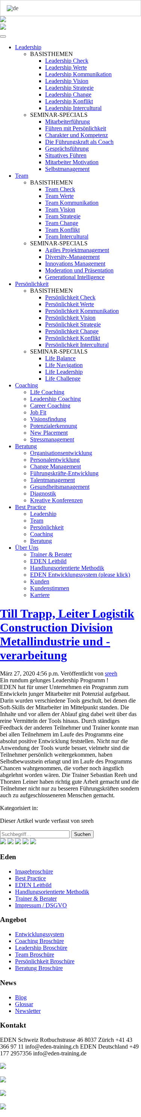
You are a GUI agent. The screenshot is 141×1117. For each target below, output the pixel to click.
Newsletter (28, 1011)
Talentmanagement (52, 480)
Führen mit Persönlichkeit (75, 128)
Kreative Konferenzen (56, 500)
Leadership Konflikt (69, 101)
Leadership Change (68, 94)
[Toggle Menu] (3, 36)
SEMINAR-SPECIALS (59, 115)
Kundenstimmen (49, 588)
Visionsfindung (48, 419)
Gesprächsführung (67, 148)
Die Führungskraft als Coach (79, 142)
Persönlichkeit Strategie (73, 324)
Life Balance (60, 358)
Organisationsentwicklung (61, 453)
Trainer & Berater (51, 554)
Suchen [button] (82, 834)
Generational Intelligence (75, 277)
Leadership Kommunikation (78, 74)
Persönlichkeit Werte (69, 304)
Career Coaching (50, 405)
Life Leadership (64, 372)
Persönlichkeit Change (72, 331)
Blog (21, 997)
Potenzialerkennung (53, 426)
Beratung (26, 446)
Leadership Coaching (55, 399)
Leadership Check (66, 60)
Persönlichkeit (32, 284)
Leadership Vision (66, 81)
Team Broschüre (34, 954)
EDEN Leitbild (48, 561)
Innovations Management (75, 263)
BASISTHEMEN (51, 54)
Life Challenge (62, 378)
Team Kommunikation (72, 203)
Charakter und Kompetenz (76, 135)
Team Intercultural (66, 236)
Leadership (28, 47)
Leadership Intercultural (73, 108)
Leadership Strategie (69, 88)
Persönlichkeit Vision (70, 317)
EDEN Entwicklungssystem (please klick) (80, 574)
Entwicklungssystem (39, 934)
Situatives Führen (65, 155)
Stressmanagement (52, 439)
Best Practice (30, 507)
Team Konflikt (62, 230)
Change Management (55, 466)
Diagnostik (43, 493)
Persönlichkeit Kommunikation (82, 311)
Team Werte (59, 196)
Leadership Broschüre (41, 948)
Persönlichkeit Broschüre (44, 961)
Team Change (61, 223)
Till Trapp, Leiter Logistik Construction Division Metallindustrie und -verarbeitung (67, 634)
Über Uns (26, 547)
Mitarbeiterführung (67, 121)
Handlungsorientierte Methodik (67, 568)
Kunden (39, 581)
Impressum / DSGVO (41, 905)
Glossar (24, 1004)
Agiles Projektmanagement (77, 250)
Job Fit (38, 412)
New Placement (49, 432)
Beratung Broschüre (39, 968)
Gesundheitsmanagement (59, 487)
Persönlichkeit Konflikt (72, 338)
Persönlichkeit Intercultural (77, 345)
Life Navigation (64, 365)
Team (21, 175)
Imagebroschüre (34, 871)
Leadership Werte (66, 67)
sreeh (111, 673)
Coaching (26, 385)
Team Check (60, 189)
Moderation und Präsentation (79, 270)
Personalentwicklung (55, 459)
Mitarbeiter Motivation (72, 162)
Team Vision (60, 209)
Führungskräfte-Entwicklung (64, 473)
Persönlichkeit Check (70, 297)
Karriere (40, 595)
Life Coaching (47, 392)
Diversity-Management (72, 257)
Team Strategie (62, 216)
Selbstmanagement (67, 169)
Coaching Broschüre (39, 941)
